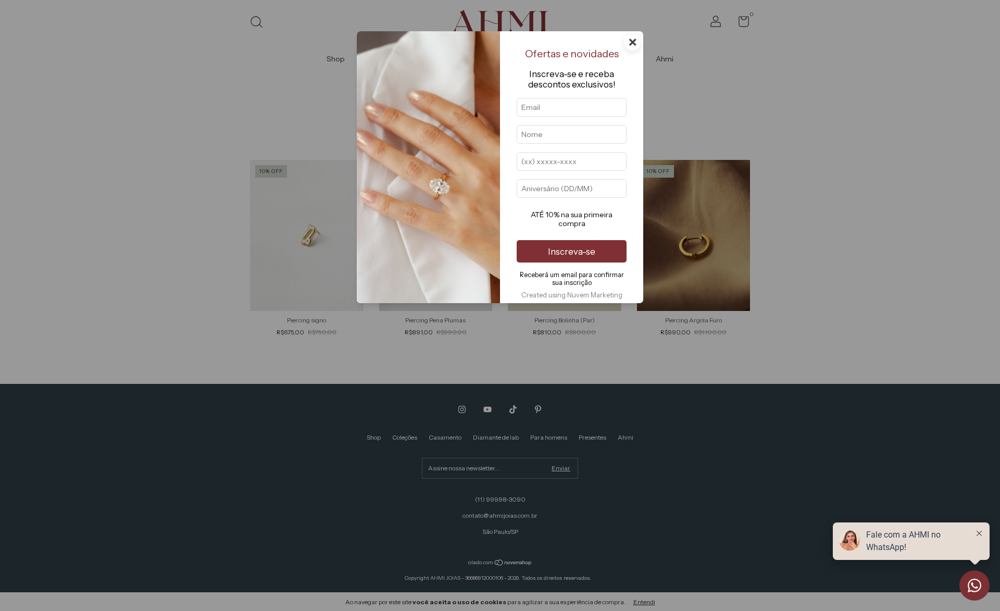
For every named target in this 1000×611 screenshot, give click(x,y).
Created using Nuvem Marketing (571, 295)
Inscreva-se (571, 251)
